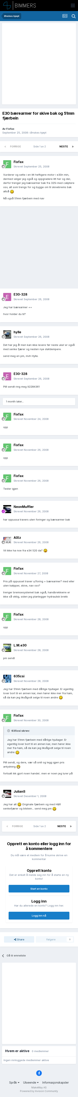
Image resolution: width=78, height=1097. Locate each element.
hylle (17, 332)
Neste (63, 146)
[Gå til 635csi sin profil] (7, 679)
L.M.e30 (20, 645)
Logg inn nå (39, 915)
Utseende (30, 1082)
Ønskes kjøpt (38, 132)
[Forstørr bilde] (12, 191)
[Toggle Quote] (9, 730)
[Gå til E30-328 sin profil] (7, 297)
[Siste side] (73, 147)
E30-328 (20, 294)
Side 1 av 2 (40, 146)
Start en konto (39, 888)
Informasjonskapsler (55, 1082)
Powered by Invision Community (39, 1091)
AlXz (17, 538)
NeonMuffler (24, 507)
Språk (13, 1082)
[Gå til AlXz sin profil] (7, 540)
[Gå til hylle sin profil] (7, 334)
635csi (19, 676)
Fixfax (10, 128)
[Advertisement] (39, 64)
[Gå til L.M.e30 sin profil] (7, 648)
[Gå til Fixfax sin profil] (7, 164)
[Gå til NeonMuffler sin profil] (7, 509)
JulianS (19, 791)
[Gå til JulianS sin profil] (7, 794)
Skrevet (31, 166)
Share (20, 939)
